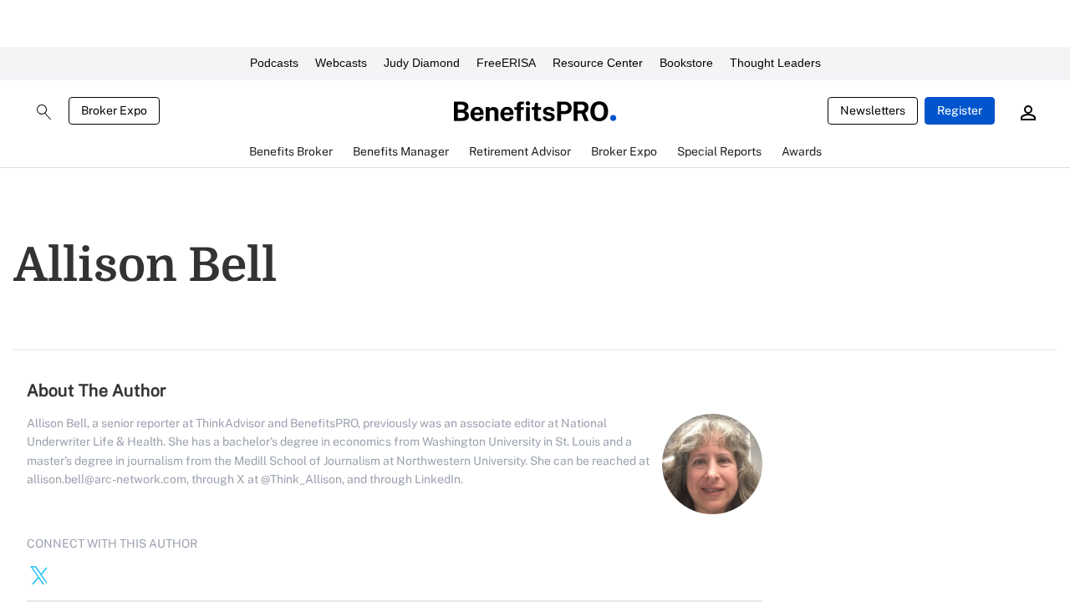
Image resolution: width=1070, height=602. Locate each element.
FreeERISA (506, 62)
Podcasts (274, 62)
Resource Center (598, 62)
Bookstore (686, 62)
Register (959, 110)
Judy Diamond (422, 62)
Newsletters (872, 110)
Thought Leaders (775, 62)
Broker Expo (114, 110)
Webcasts (341, 62)
